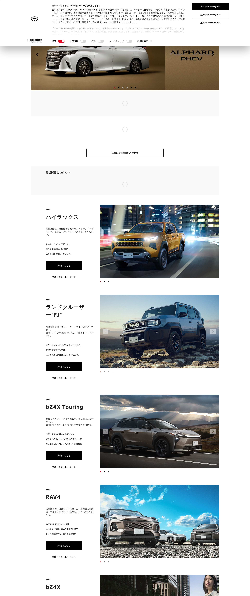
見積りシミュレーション (64, 245)
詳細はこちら (64, 233)
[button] (114, 94)
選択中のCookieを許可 (210, 15)
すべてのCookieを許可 (210, 6)
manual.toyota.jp (89, 9)
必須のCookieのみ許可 (210, 22)
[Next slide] (212, 61)
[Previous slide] (37, 61)
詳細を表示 (143, 40)
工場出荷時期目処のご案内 (125, 159)
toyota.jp (72, 9)
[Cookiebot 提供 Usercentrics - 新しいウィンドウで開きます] (34, 41)
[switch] (83, 41)
